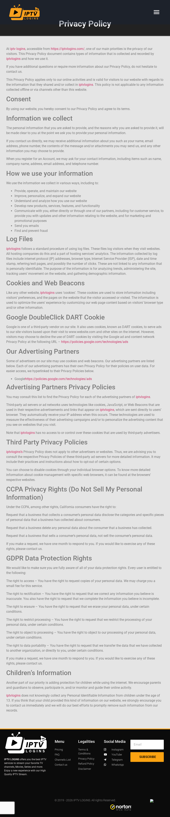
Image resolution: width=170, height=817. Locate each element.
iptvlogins (13, 59)
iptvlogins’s (14, 452)
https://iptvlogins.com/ (68, 49)
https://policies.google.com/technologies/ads (94, 342)
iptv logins (17, 49)
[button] (156, 12)
